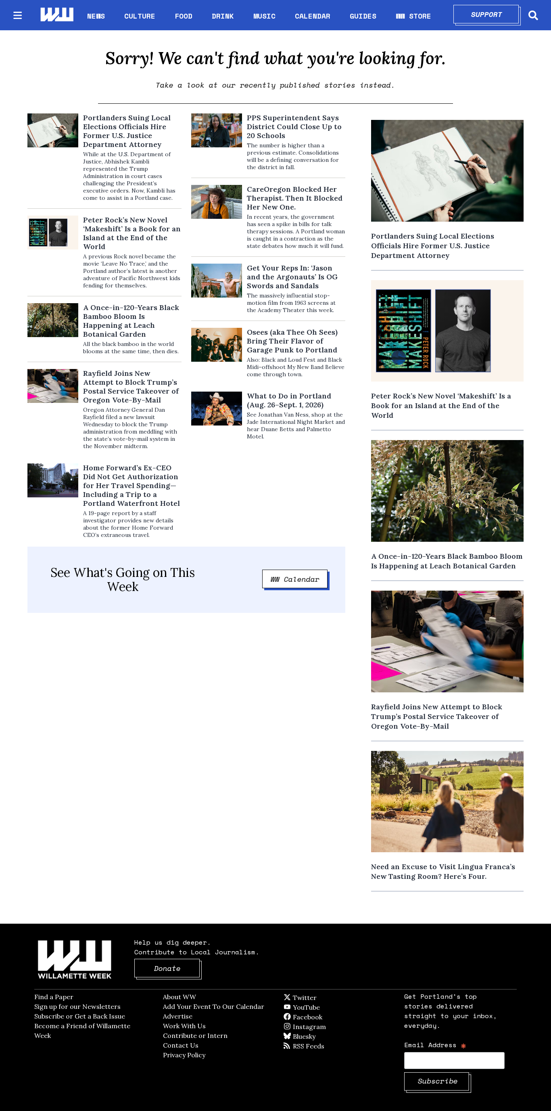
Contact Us (180, 1045)
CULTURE (139, 15)
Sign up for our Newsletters (77, 1006)
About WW (179, 997)
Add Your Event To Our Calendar (213, 1006)
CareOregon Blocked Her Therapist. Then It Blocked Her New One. (294, 198)
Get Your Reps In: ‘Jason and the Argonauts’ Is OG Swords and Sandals (292, 277)
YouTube (320, 1007)
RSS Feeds (322, 1046)
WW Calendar (299, 579)
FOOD (183, 15)
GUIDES (363, 15)
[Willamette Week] (56, 15)
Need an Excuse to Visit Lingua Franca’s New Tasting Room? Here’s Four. (443, 871)
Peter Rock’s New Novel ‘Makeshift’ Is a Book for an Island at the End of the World (132, 233)
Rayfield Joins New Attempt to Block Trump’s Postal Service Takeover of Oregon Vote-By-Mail (131, 387)
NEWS (96, 15)
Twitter (324, 998)
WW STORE (413, 15)
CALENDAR (312, 15)
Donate (177, 968)
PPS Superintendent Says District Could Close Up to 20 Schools (294, 126)
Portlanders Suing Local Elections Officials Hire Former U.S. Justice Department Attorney (127, 131)
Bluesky (315, 1036)
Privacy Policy (184, 1055)
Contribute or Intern (195, 1035)
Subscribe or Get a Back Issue (79, 1016)
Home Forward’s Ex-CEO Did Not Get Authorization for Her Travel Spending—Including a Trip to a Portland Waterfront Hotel (131, 485)
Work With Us (184, 1026)
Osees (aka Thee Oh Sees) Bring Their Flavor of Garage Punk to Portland (292, 341)
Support (495, 14)
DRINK (223, 15)
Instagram (326, 1027)
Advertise (177, 1016)
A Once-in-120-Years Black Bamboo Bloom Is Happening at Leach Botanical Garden (131, 321)
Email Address (435, 1044)
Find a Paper (53, 997)
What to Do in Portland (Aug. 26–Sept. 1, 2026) (289, 400)
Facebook (331, 1017)
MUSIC (264, 15)
